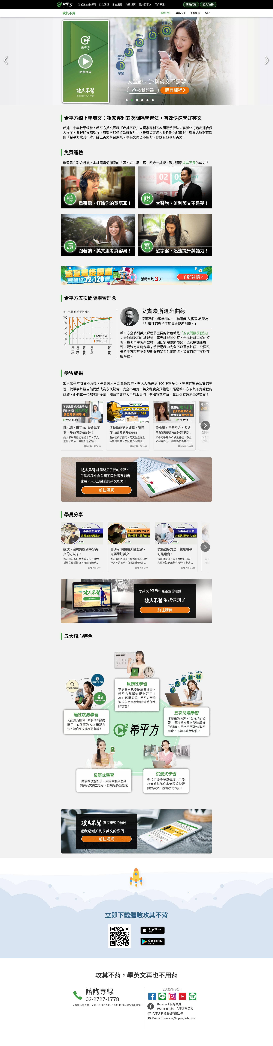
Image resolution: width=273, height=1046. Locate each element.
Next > (266, 58)
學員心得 (180, 13)
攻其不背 (69, 13)
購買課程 (191, 4)
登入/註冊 (208, 4)
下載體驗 (195, 13)
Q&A (207, 13)
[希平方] (66, 4)
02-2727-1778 (102, 999)
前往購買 (106, 490)
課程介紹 (165, 13)
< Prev (5, 58)
